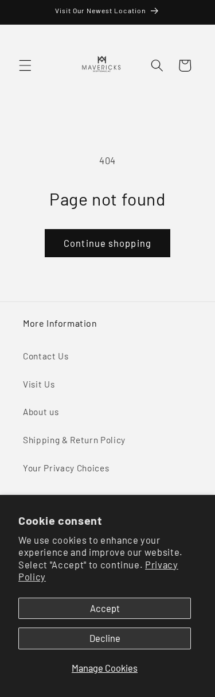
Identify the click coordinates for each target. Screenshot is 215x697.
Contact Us (46, 356)
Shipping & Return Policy (74, 440)
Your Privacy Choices (66, 468)
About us (40, 411)
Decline (104, 638)
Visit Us (38, 384)
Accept (105, 608)
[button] (25, 65)
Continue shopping (107, 243)
